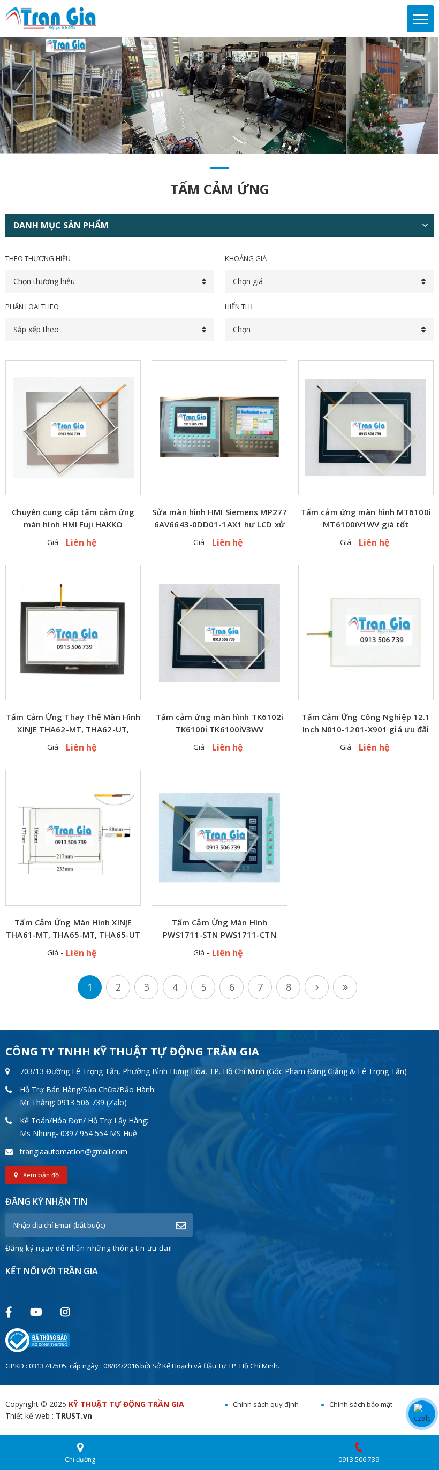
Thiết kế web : (29, 1416)
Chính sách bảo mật (360, 1404)
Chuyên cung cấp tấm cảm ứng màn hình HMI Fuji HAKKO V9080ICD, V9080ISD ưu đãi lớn (73, 519)
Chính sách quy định (266, 1404)
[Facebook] (8, 1312)
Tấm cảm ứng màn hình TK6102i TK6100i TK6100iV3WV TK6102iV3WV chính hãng (220, 723)
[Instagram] (65, 1312)
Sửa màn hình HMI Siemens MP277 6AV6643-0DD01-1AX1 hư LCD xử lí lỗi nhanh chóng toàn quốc (219, 519)
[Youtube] (36, 1312)
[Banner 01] (219, 95)
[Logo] (50, 18)
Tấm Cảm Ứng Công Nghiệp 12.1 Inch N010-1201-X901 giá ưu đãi (365, 722)
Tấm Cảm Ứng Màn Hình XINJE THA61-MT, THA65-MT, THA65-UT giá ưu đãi (73, 929)
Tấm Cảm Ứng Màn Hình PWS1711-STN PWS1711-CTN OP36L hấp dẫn (219, 929)
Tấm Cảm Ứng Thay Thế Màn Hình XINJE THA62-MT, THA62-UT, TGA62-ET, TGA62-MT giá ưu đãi (73, 723)
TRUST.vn (74, 1416)
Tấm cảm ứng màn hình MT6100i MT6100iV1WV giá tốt (366, 518)
